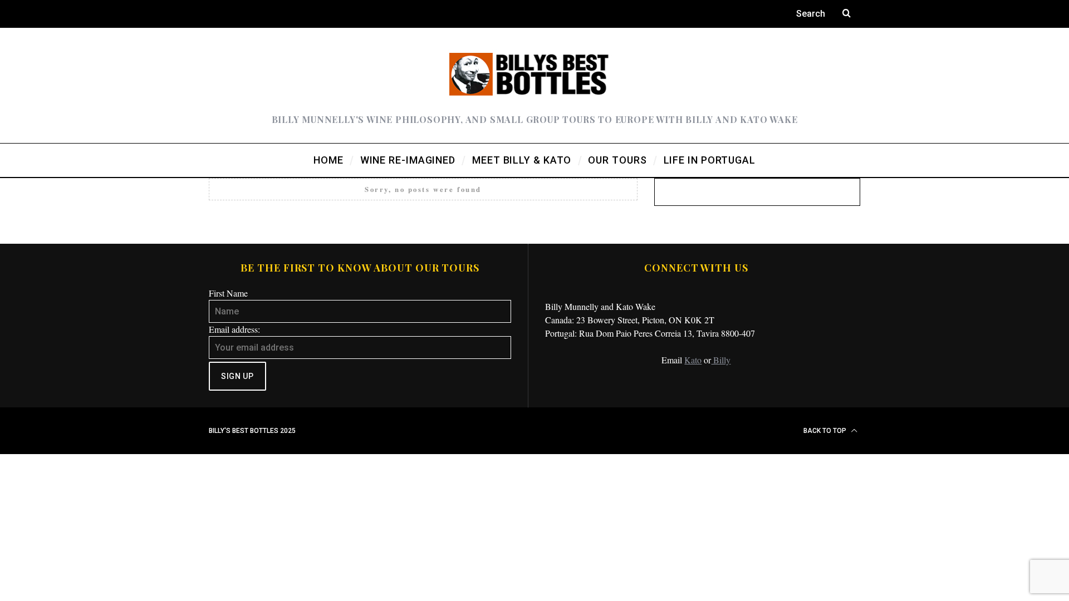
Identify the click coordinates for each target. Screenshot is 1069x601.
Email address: (234, 329)
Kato (693, 360)
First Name (228, 293)
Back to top (825, 431)
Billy (720, 360)
